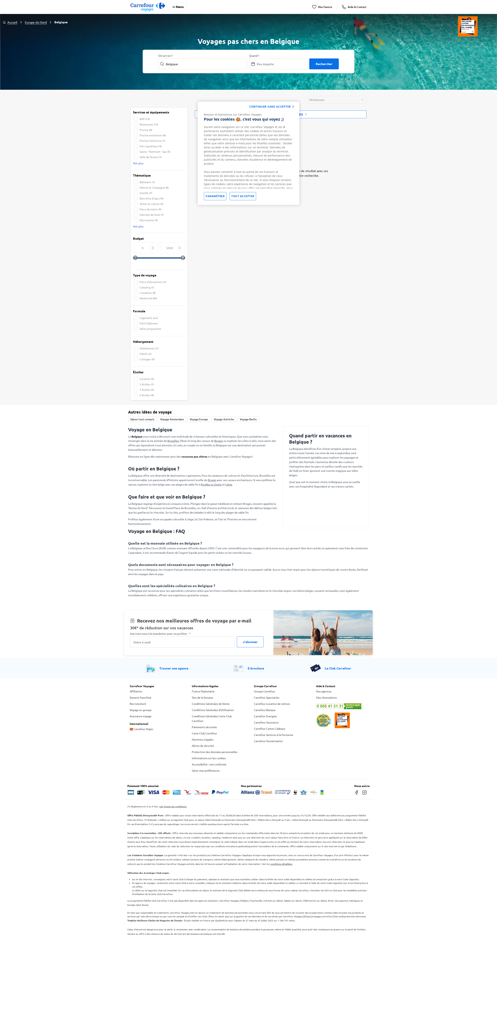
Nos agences (323, 691)
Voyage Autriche (224, 419)
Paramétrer (215, 196)
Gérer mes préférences (206, 770)
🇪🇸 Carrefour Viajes (141, 729)
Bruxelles (173, 440)
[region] (248, 153)
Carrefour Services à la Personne (273, 734)
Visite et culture (151, 203)
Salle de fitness (151, 157)
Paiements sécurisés (204, 727)
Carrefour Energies (265, 716)
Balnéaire (147, 182)
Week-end (148, 298)
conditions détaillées (281, 863)
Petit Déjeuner (149, 323)
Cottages (147, 359)
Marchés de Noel (152, 214)
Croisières (148, 292)
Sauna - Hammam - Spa (155, 151)
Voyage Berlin (248, 419)
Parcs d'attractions (153, 282)
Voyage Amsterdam (172, 419)
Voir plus (138, 163)
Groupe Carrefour (264, 691)
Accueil (12, 22)
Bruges (218, 440)
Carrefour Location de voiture (272, 703)
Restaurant (149, 124)
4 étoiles (147, 395)
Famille (146, 193)
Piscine (146, 129)
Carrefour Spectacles (266, 697)
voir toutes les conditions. (173, 806)
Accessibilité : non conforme (209, 764)
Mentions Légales (202, 739)
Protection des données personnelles (214, 752)
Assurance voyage (140, 716)
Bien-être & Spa (151, 198)
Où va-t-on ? (165, 55)
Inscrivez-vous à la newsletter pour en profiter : (160, 633)
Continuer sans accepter (270, 106)
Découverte (149, 220)
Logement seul (149, 317)
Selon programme (150, 328)
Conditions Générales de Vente (211, 703)
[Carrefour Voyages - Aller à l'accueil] (147, 6)
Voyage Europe (199, 419)
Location (147, 378)
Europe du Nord (36, 22)
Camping (147, 287)
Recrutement (138, 703)
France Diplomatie (203, 691)
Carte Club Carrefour (204, 733)
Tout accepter (242, 196)
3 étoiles (147, 389)
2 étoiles (147, 384)
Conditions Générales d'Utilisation (213, 710)
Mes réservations (326, 697)
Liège (228, 484)
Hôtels (145, 353)
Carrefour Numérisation (268, 741)
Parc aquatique (151, 146)
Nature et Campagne (154, 187)
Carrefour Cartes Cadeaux (269, 728)
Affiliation (136, 691)
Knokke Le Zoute (211, 484)
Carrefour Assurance (266, 722)
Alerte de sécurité (203, 745)
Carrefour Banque (264, 710)
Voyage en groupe (141, 710)
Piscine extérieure (153, 135)
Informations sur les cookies (209, 758)
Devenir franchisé (140, 697)
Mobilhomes (149, 348)
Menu (180, 7)
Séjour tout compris (142, 419)
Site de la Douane (202, 697)
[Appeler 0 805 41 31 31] (341, 706)
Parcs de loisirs (150, 209)
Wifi (145, 119)
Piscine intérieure (152, 140)
